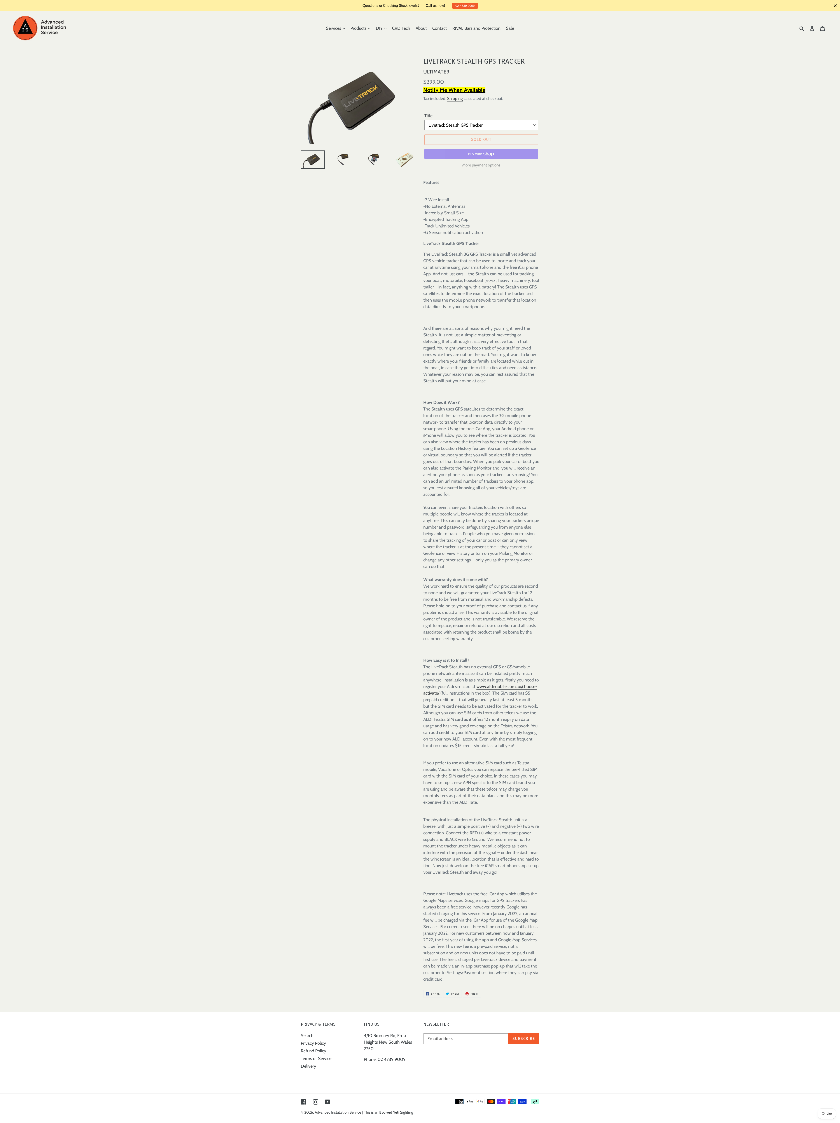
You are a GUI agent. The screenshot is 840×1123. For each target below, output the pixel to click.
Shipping (455, 98)
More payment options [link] (481, 165)
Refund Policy (313, 1050)
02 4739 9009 (465, 5)
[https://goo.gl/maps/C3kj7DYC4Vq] (364, 1070)
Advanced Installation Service (338, 1112)
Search (307, 1035)
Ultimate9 (436, 72)
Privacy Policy (313, 1043)
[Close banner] (835, 5)
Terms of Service (316, 1058)
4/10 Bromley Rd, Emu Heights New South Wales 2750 (388, 1042)
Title (428, 115)
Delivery (308, 1066)
